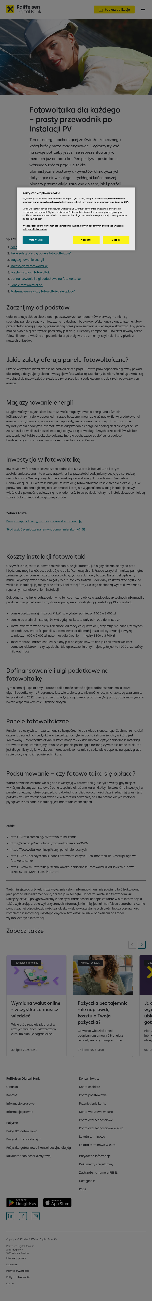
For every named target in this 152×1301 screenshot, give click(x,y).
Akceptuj (86, 239)
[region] (76, 218)
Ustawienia (36, 239)
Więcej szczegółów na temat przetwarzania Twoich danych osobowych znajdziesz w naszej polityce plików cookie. (73, 227)
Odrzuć (116, 239)
